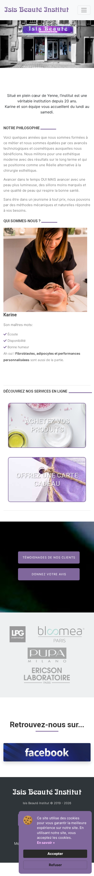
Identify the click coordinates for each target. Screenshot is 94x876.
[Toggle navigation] (84, 10)
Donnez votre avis (49, 574)
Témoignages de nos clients (49, 557)
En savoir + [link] (46, 842)
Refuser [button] (55, 865)
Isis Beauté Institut (37, 10)
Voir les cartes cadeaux (47, 513)
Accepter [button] (55, 853)
